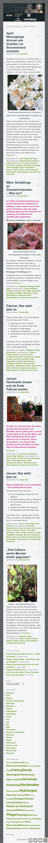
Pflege (35, 158)
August (9, 698)
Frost (34, 528)
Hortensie (33, 163)
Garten (15, 163)
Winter (29, 366)
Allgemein (22, 286)
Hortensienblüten (12, 791)
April (21, 158)
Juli (7, 719)
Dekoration (27, 528)
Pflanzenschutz (29, 810)
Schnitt (25, 363)
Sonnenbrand (30, 167)
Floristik (20, 458)
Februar (22, 350)
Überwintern (10, 366)
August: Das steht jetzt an (16, 669)
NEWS (9, 15)
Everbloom (18, 19)
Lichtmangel (16, 460)
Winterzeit (20, 456)
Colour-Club (19, 15)
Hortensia (30, 19)
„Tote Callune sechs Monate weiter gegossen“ (18, 553)
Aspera (26, 763)
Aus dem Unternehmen (15, 701)
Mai (7, 724)
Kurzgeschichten (24, 798)
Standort (9, 170)
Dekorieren (23, 454)
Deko (8, 458)
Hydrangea (19, 165)
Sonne (22, 167)
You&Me (28, 15)
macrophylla (12, 802)
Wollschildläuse (11, 295)
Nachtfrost (17, 359)
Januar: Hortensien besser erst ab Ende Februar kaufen (19, 383)
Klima (22, 638)
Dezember (10, 706)
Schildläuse (19, 293)
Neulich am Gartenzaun (15, 732)
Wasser (16, 170)
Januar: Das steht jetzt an (18, 475)
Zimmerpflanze (11, 172)
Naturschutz (11, 729)
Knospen (9, 359)
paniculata (25, 359)
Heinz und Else (14, 779)
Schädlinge (10, 293)
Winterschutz (11, 352)
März (38, 286)
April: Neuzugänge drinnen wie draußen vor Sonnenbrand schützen (16, 42)
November (10, 735)
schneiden (18, 363)
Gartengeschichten (17, 774)
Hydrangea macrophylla (31, 165)
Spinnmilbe (28, 293)
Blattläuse (10, 291)
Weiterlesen (11, 155)
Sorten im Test (11, 745)
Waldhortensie (21, 366)
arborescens (18, 762)
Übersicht (27, 535)
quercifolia (18, 361)
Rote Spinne (36, 291)
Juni (8, 722)
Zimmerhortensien (31, 170)
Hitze (20, 163)
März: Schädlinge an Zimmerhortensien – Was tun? (19, 187)
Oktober (9, 737)
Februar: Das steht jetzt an (19, 307)
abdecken (23, 161)
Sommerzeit (11, 742)
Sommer (9, 822)
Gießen (8, 530)
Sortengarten (11, 748)
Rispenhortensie (29, 361)
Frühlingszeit (27, 158)
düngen (37, 766)
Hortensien (10, 165)
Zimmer (22, 170)
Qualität (27, 638)
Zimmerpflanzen (23, 172)
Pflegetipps (15, 167)
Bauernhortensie (33, 161)
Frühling (9, 163)
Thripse (35, 293)
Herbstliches (11, 714)
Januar (8, 456)
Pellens (20, 810)
